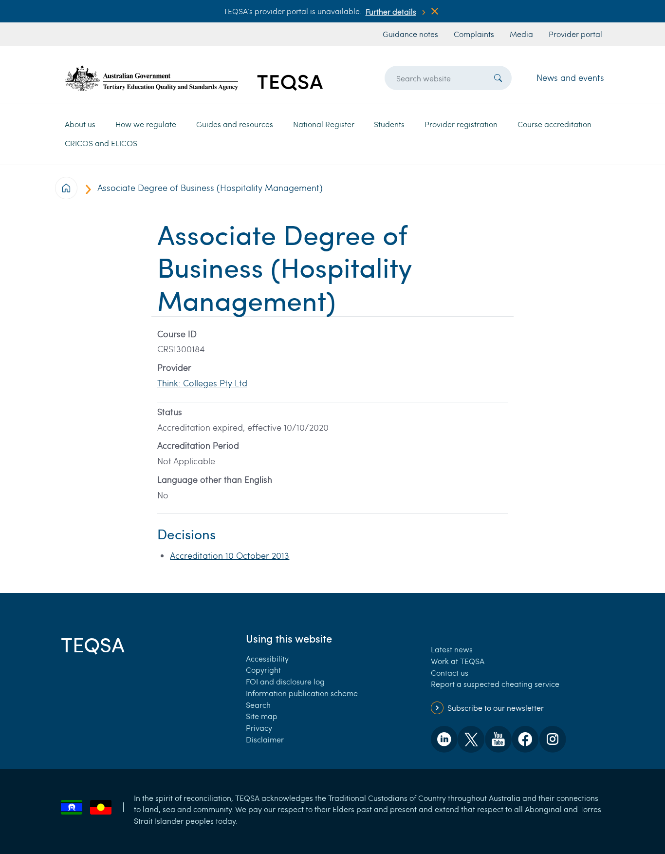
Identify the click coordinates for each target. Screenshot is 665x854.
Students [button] (389, 124)
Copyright (263, 669)
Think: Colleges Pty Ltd (202, 383)
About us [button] (80, 124)
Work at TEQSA (457, 661)
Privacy (259, 727)
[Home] (194, 78)
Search (258, 705)
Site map (261, 716)
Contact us (449, 672)
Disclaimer (265, 739)
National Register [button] (323, 124)
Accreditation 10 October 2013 (229, 555)
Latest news (452, 649)
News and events (570, 77)
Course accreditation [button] (554, 124)
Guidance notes (410, 34)
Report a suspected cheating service (495, 684)
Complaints (474, 34)
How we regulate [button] (145, 124)
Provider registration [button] (461, 124)
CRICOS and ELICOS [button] (101, 143)
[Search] (498, 78)
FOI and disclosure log (285, 681)
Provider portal (575, 34)
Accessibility (267, 658)
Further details (391, 11)
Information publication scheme (302, 693)
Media (521, 34)
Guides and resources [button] (234, 124)
